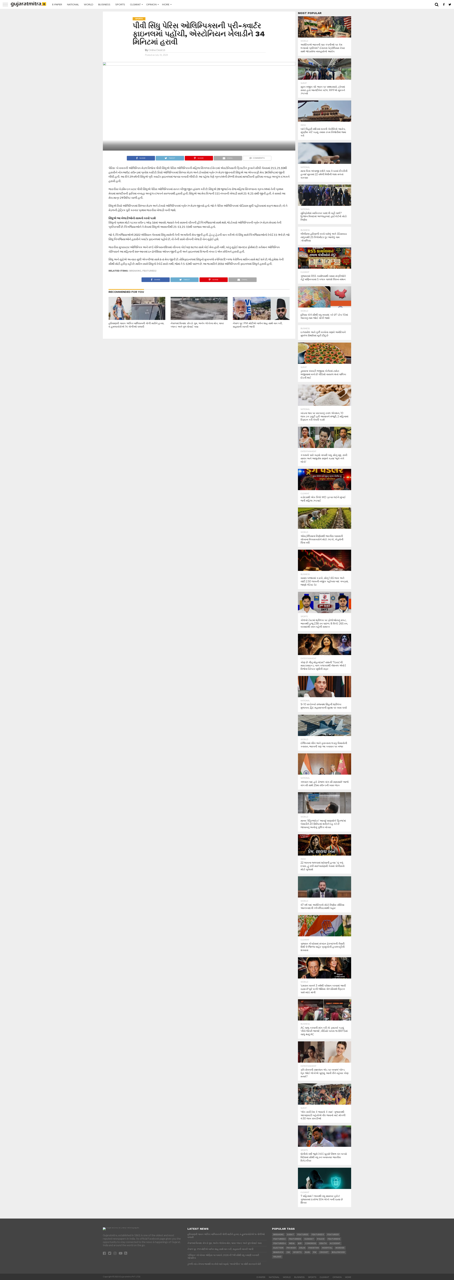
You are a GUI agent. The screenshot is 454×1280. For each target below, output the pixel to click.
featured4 (279, 1243)
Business (104, 4)
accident (335, 1243)
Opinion (151, 4)
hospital (327, 1248)
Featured (302, 1234)
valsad (277, 1257)
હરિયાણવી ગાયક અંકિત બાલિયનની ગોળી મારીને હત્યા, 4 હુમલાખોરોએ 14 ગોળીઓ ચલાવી (136, 325)
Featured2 (149, 270)
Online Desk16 (156, 50)
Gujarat (135, 4)
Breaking (135, 270)
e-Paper (57, 4)
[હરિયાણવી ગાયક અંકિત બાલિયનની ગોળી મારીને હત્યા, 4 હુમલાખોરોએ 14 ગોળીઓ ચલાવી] (137, 314)
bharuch (278, 1252)
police (320, 1239)
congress (310, 1243)
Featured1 (333, 1234)
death (322, 1243)
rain (307, 1252)
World (88, 4)
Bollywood (338, 1252)
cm (288, 1252)
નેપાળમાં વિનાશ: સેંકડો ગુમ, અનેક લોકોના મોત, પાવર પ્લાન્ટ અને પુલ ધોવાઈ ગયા (197, 325)
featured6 (334, 1239)
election (278, 1248)
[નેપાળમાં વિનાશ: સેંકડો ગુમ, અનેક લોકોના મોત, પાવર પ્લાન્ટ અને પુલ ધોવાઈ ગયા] (199, 314)
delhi (302, 1248)
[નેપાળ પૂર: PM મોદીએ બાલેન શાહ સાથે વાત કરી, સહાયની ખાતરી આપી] (261, 314)
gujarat (309, 1239)
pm (314, 1252)
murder (340, 1248)
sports (297, 1252)
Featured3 (318, 1234)
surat (290, 1234)
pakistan (313, 1248)
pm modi (291, 1248)
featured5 (295, 1239)
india (292, 1243)
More (165, 4)
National (73, 4)
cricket (324, 1252)
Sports (120, 4)
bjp (300, 1243)
